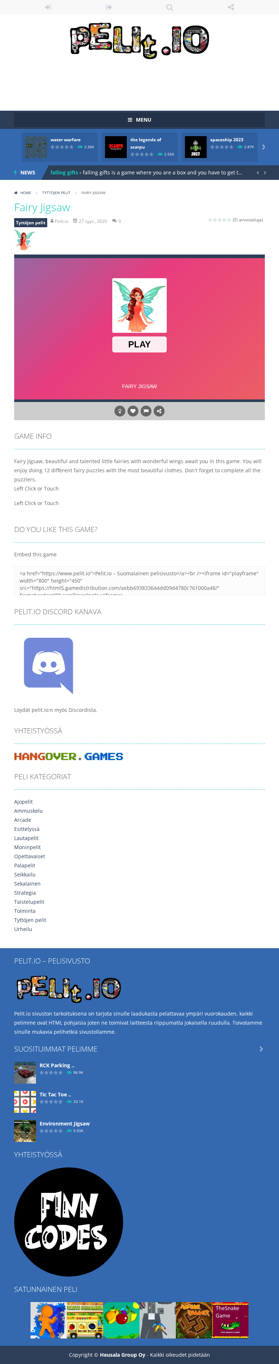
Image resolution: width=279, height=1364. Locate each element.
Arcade (22, 819)
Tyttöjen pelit (56, 192)
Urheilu (23, 929)
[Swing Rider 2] (158, 1319)
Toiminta (25, 910)
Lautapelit (26, 838)
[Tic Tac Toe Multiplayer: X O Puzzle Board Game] (25, 1101)
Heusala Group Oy (122, 1354)
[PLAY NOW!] (36, 146)
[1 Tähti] (210, 220)
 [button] (146, 411)
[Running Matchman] (49, 1319)
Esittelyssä (27, 828)
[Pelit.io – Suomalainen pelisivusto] (139, 39)
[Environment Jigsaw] (25, 1130)
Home (25, 192)
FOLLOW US (231, 7)
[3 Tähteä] (220, 220)
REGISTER (109, 7)
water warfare (65, 140)
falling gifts (64, 172)
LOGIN (48, 7)
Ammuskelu (28, 810)
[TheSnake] (230, 1319)
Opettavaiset (29, 856)
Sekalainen (27, 883)
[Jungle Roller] (194, 1319)
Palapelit (24, 865)
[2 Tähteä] (215, 220)
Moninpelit (27, 847)
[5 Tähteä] (229, 220)
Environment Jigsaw (65, 1123)
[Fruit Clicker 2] (121, 1319)
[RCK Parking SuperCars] (25, 1072)
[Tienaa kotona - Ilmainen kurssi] (68, 1221)
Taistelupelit (29, 901)
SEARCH (170, 7)
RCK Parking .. (57, 1065)
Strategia (25, 892)
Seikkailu (25, 874)
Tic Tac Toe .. (55, 1094)
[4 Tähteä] (224, 220)
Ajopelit (23, 801)
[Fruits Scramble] (85, 1319)
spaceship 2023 (226, 140)
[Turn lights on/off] (119, 411)
